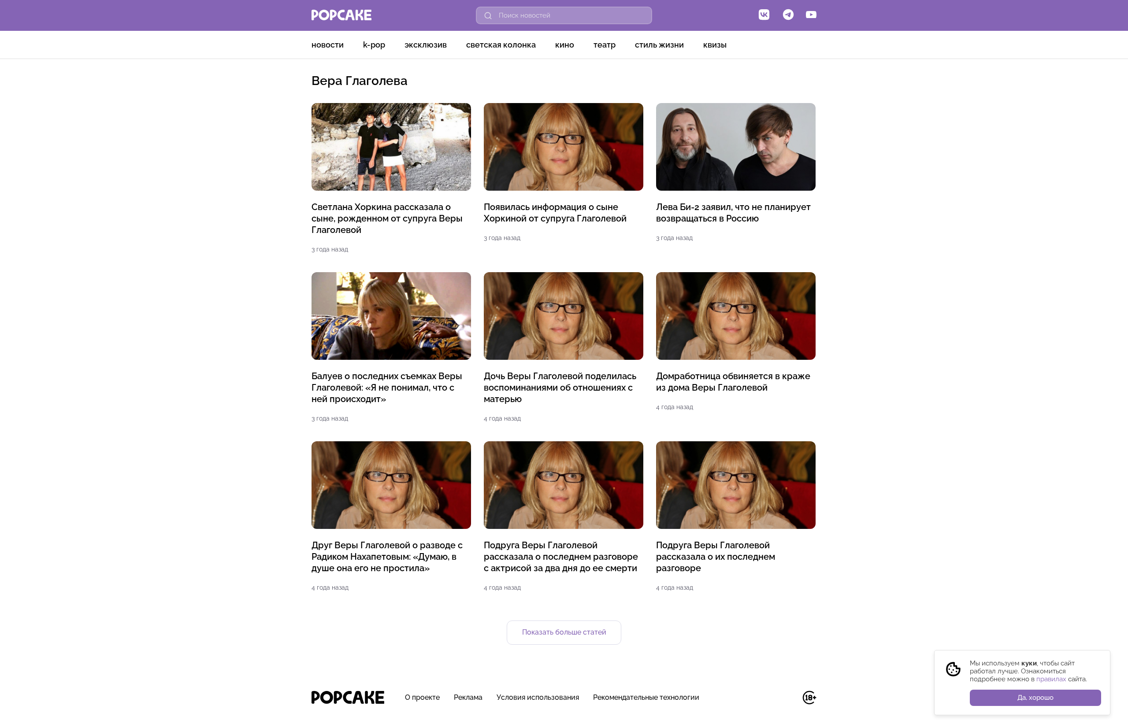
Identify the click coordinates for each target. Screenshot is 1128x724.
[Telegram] (788, 15)
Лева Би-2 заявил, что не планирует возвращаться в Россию (733, 213)
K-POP (374, 44)
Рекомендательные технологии (646, 697)
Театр (605, 44)
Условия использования (538, 697)
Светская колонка (501, 44)
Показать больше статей (564, 632)
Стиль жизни (659, 44)
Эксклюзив (425, 44)
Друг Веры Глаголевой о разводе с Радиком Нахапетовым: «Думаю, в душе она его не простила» (387, 556)
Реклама (468, 697)
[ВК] (764, 15)
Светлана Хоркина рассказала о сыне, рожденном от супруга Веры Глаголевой (387, 218)
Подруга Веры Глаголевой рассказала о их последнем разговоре (715, 556)
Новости (328, 44)
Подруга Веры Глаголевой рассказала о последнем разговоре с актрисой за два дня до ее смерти (561, 556)
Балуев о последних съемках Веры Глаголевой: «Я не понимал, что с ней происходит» (387, 387)
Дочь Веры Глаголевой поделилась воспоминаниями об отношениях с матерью (560, 387)
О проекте (422, 697)
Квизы (715, 44)
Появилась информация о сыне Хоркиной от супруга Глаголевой (555, 213)
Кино (564, 44)
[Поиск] (488, 15)
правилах (1051, 679)
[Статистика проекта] (789, 702)
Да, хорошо (1035, 698)
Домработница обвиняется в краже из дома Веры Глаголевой (733, 382)
